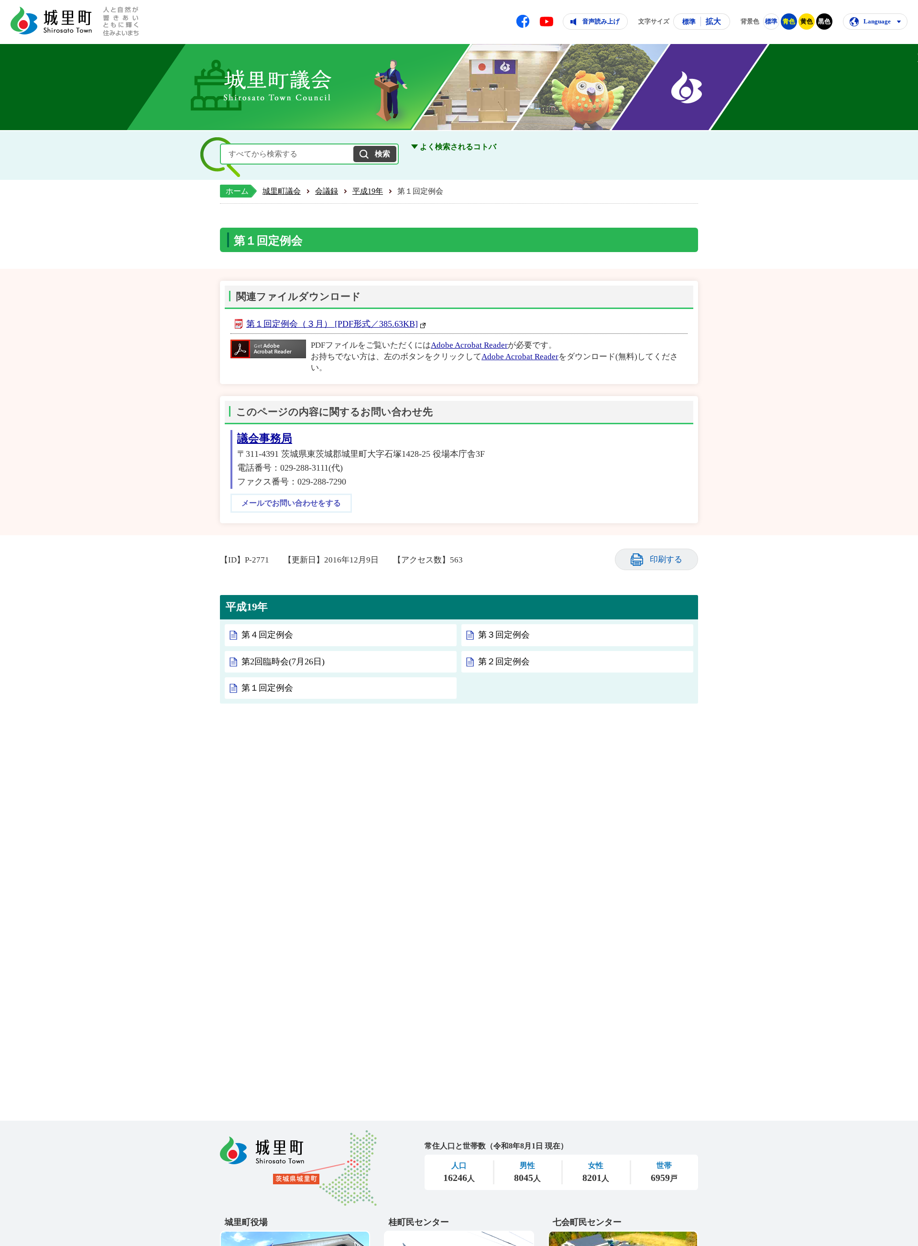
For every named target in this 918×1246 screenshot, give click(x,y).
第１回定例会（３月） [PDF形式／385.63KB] (332, 324)
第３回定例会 (504, 635)
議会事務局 (264, 438)
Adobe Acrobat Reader (469, 345)
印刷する (666, 559)
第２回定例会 (504, 661)
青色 (789, 21)
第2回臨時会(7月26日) (283, 661)
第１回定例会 (267, 688)
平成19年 (367, 191)
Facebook (522, 21)
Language (877, 21)
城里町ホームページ (51, 20)
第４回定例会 (267, 635)
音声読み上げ (601, 21)
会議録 (326, 191)
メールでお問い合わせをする (291, 503)
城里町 (298, 1168)
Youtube (546, 21)
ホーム (237, 191)
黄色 (806, 21)
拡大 (713, 21)
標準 (689, 21)
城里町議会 (281, 191)
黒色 (824, 21)
